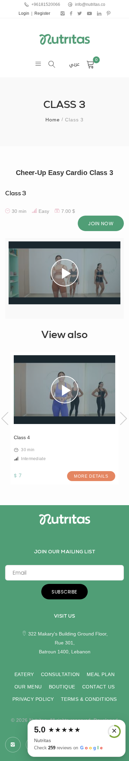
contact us (98, 686)
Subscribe (64, 591)
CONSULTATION (60, 674)
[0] (90, 64)
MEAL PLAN (101, 674)
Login (24, 13)
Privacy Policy (33, 699)
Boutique (62, 686)
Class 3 (15, 193)
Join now (101, 223)
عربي (74, 64)
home (52, 119)
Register (42, 13)
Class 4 (22, 437)
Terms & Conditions (89, 699)
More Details (91, 476)
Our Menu (28, 686)
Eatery (24, 674)
